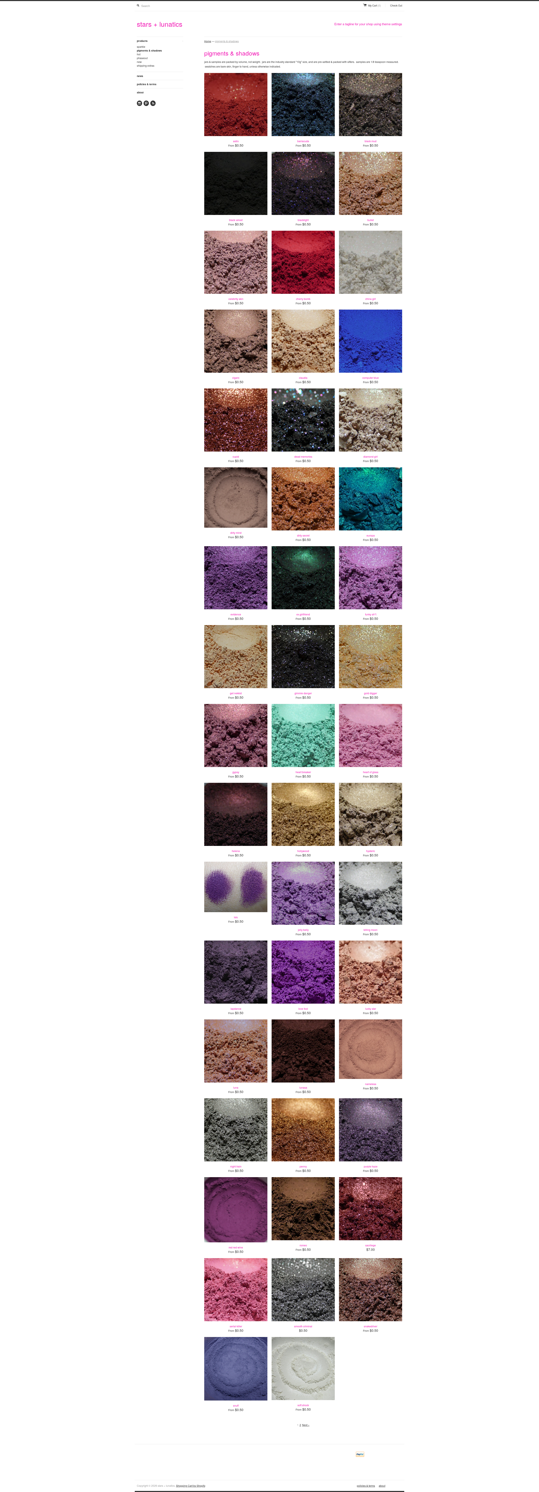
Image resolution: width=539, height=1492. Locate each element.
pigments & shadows (149, 50)
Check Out (396, 5)
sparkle (141, 46)
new (139, 62)
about (140, 92)
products (160, 41)
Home (207, 41)
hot (138, 54)
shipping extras (145, 65)
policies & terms (146, 84)
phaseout (142, 58)
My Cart (374, 5)
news (140, 76)
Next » (306, 1425)
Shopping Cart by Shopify (190, 1485)
